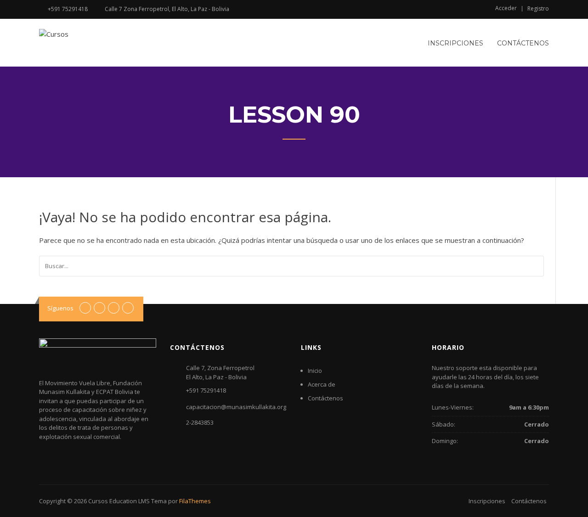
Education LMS (129, 501)
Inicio (315, 370)
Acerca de (321, 384)
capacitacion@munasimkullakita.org (236, 407)
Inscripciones (455, 43)
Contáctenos (523, 43)
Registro (538, 8)
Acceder (506, 8)
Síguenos (60, 308)
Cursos (98, 501)
